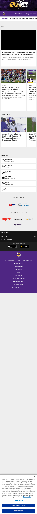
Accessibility (18, 266)
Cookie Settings (18, 284)
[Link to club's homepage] (3, 12)
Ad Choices (18, 275)
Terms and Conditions (18, 278)
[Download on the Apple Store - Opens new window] (12, 246)
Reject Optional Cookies (18, 505)
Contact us (18, 269)
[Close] (35, 477)
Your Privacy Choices (18, 281)
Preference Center (18, 287)
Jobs (18, 272)
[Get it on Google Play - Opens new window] (24, 247)
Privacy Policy (18, 263)
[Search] (31, 13)
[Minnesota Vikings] (18, 255)
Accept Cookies (18, 510)
